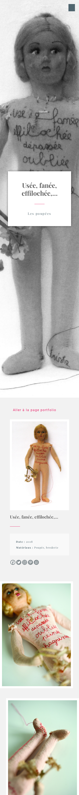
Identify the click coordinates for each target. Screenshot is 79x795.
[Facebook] (12, 562)
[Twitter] (18, 562)
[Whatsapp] (36, 562)
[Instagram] (24, 562)
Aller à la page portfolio (34, 410)
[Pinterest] (30, 562)
